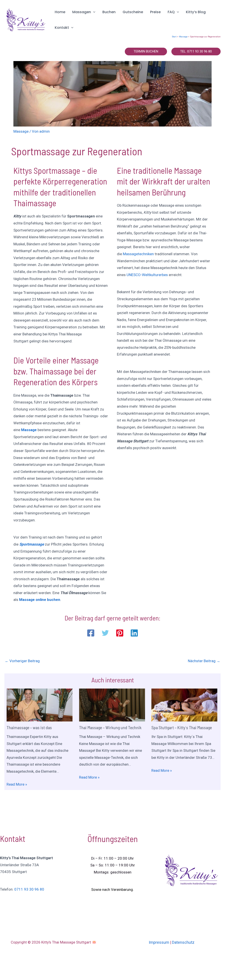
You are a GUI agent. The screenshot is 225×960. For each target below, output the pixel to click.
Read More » (17, 784)
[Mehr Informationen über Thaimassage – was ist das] (40, 705)
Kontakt (62, 27)
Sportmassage (31, 544)
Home (60, 11)
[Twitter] (105, 632)
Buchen (109, 11)
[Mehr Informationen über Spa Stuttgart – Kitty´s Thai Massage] (184, 705)
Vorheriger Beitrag (22, 661)
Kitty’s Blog (196, 11)
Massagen (81, 11)
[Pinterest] (119, 632)
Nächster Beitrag (204, 661)
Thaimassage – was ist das (29, 727)
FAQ (171, 11)
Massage (21, 131)
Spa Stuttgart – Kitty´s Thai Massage (181, 727)
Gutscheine (133, 11)
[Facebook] (90, 632)
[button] (93, 11)
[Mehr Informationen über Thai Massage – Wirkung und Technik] (112, 705)
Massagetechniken (138, 254)
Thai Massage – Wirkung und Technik (110, 727)
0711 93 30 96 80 (29, 889)
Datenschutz (183, 942)
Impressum (159, 942)
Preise (155, 11)
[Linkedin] (134, 632)
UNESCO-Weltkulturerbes (147, 275)
